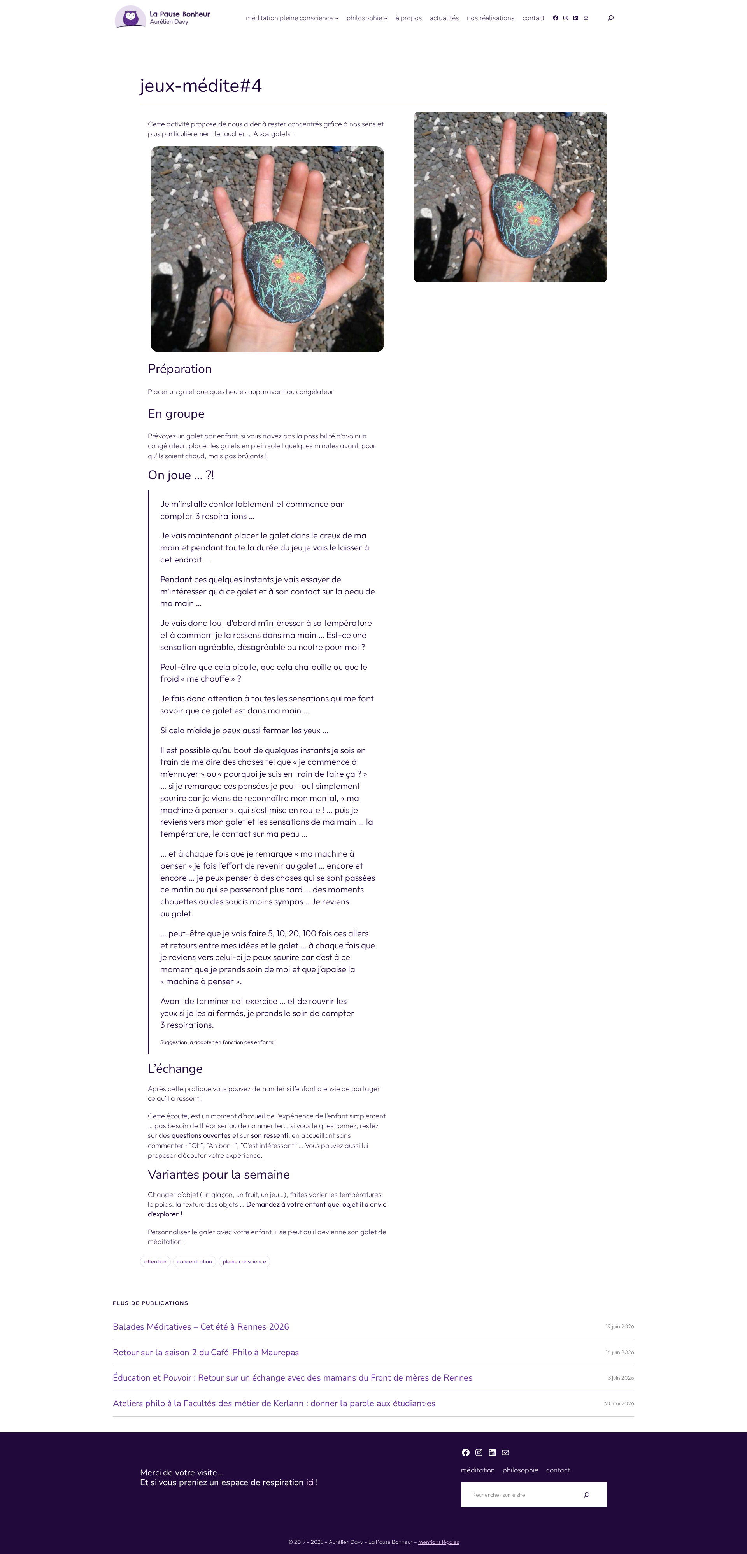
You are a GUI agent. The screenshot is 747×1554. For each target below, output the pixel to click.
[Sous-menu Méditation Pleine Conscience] (337, 18)
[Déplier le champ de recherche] (611, 18)
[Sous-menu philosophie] (386, 18)
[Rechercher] (586, 1495)
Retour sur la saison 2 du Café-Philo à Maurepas (206, 1353)
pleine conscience (244, 1261)
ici (311, 1482)
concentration (194, 1261)
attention (155, 1261)
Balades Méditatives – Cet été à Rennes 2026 (201, 1327)
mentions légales (438, 1541)
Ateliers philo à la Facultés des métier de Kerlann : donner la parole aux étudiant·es (274, 1404)
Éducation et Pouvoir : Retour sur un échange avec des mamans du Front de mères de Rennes (293, 1378)
